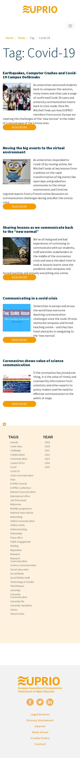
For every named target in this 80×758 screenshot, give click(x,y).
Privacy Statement (40, 720)
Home (9, 38)
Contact (40, 744)
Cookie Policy (40, 738)
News (21, 38)
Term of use (40, 732)
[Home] (40, 9)
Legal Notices (40, 714)
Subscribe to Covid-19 (4, 424)
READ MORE (19, 127)
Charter (40, 726)
